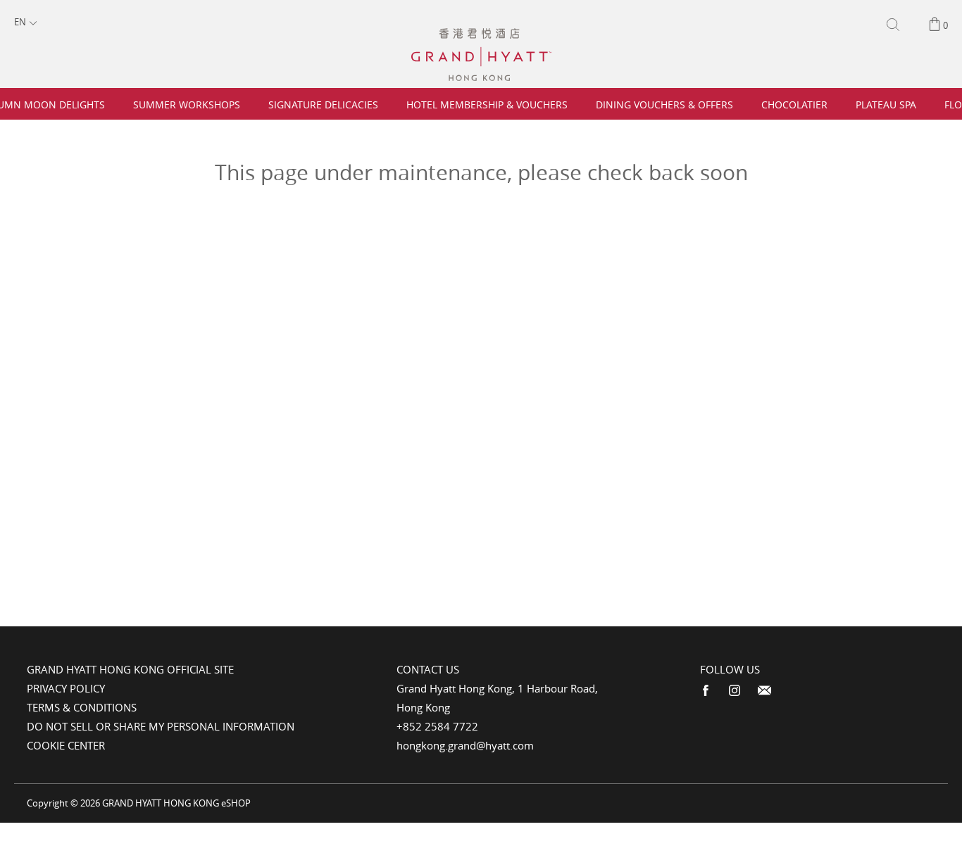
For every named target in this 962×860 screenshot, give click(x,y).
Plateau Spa (886, 104)
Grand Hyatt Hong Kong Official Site (130, 669)
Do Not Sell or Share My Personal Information (160, 726)
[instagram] (734, 690)
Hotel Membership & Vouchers (487, 104)
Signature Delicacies (323, 104)
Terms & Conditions (82, 707)
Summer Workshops (186, 104)
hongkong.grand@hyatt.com (465, 745)
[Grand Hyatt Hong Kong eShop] (481, 34)
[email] (764, 691)
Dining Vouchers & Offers (664, 104)
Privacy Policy (66, 688)
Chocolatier (794, 104)
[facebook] (705, 690)
